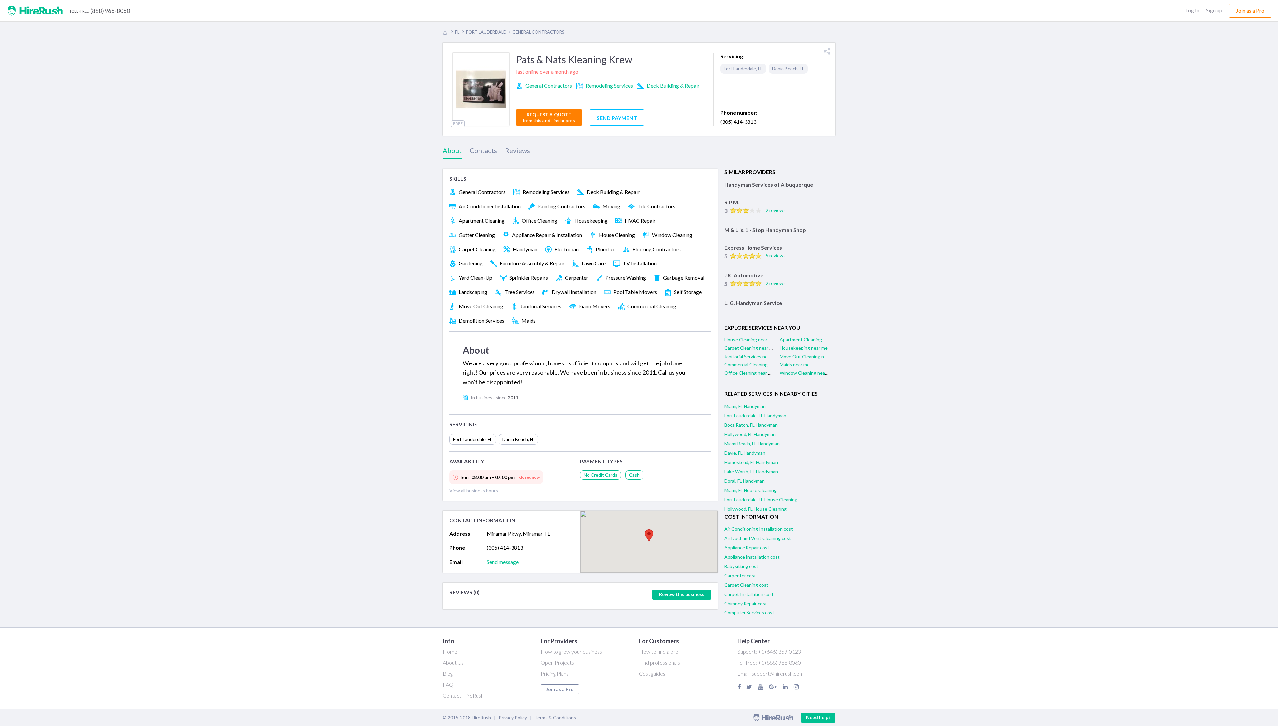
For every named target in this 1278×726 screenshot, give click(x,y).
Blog (448, 673)
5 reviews (776, 255)
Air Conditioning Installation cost (758, 529)
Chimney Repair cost (745, 603)
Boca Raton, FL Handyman (751, 425)
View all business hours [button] (473, 490)
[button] (649, 535)
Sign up (1214, 10)
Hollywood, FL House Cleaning (755, 509)
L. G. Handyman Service (753, 303)
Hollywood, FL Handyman (750, 434)
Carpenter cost (740, 575)
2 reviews (776, 210)
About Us (453, 662)
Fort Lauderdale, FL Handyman (755, 415)
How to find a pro (658, 651)
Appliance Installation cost (752, 557)
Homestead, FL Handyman (751, 462)
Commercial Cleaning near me (754, 364)
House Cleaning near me (749, 339)
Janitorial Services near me (751, 356)
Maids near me (795, 364)
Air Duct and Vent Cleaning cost (757, 538)
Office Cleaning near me (749, 373)
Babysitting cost (741, 566)
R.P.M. (731, 202)
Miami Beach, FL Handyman (752, 443)
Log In (1192, 10)
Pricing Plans (555, 673)
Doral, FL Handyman (744, 481)
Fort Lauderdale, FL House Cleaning (760, 499)
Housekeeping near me (804, 348)
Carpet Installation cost (749, 594)
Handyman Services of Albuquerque (768, 184)
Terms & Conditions (555, 717)
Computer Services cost (749, 612)
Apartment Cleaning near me (810, 339)
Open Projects (557, 662)
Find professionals (659, 662)
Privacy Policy (513, 717)
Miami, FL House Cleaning (750, 490)
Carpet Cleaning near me (750, 348)
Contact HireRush (463, 695)
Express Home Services (753, 247)
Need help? (818, 717)
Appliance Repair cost (746, 547)
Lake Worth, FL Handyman (751, 471)
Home (450, 651)
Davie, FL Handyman (744, 453)
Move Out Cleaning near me (809, 356)
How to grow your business (571, 651)
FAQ (448, 684)
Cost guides (652, 673)
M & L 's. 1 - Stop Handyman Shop (765, 230)
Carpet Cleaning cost (746, 585)
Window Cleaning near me (807, 373)
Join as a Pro (560, 689)
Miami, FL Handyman (745, 406)
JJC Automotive (743, 275)
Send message (503, 562)
